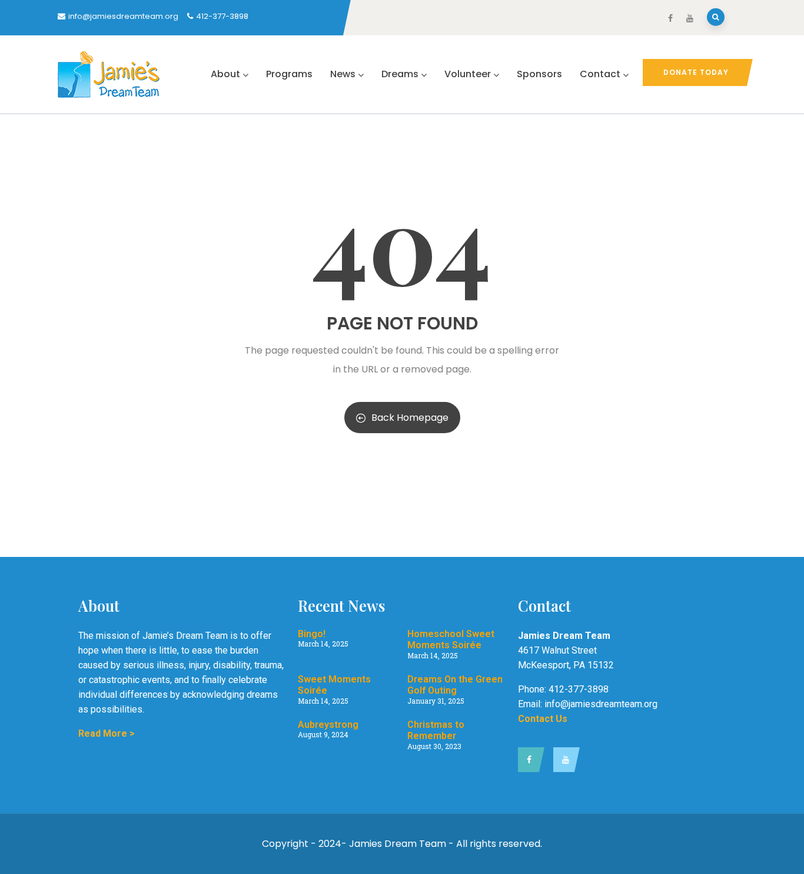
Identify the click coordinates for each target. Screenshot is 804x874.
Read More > (106, 733)
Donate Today (696, 72)
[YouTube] (563, 759)
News (343, 74)
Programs (289, 74)
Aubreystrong (328, 724)
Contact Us (542, 718)
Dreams (399, 74)
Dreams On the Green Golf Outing (455, 685)
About (225, 74)
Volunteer (467, 74)
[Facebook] (528, 759)
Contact (600, 74)
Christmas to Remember (435, 730)
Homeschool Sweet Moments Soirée (450, 639)
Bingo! (311, 633)
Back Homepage (409, 417)
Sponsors (539, 74)
